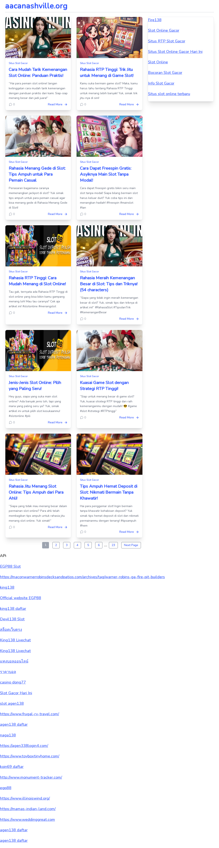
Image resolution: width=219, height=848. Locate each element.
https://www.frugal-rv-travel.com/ (29, 714)
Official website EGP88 (20, 597)
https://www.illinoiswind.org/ (25, 798)
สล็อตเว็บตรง (11, 629)
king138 (7, 587)
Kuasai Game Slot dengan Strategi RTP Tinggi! (104, 385)
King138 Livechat (15, 640)
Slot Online (158, 62)
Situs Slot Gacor (18, 63)
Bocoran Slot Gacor (165, 72)
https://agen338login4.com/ (24, 745)
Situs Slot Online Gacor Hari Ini (175, 51)
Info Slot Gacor (161, 83)
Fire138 (154, 19)
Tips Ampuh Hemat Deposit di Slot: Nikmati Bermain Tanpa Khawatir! (108, 492)
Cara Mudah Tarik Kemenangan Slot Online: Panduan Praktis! (38, 72)
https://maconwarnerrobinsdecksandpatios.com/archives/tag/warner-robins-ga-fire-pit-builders (82, 576)
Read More (55, 104)
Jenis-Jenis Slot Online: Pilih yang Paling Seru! (35, 385)
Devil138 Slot (12, 619)
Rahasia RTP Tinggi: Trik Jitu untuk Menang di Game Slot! (106, 72)
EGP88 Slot (10, 566)
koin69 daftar (12, 766)
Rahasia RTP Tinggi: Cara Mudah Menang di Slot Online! (37, 281)
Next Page (131, 545)
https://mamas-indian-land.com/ (28, 808)
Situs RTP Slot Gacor (166, 41)
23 (113, 545)
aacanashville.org (36, 6)
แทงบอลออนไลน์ (14, 661)
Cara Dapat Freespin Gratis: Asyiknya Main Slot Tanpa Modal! (106, 174)
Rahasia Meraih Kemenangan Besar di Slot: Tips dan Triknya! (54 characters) (109, 284)
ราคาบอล (8, 671)
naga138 (8, 735)
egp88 (5, 787)
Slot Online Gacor (163, 30)
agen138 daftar (14, 724)
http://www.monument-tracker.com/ (31, 777)
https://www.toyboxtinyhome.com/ (29, 756)
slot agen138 (12, 703)
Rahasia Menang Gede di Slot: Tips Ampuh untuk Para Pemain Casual (37, 174)
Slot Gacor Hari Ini (16, 693)
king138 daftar (13, 608)
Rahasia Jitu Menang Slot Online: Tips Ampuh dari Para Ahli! (36, 492)
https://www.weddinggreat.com (27, 819)
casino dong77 (13, 682)
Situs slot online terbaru (169, 93)
